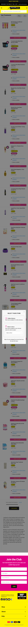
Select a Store (9, 332)
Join (14, 586)
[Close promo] (27, 4)
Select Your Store (13, 1)
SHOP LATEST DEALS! (23, 4)
